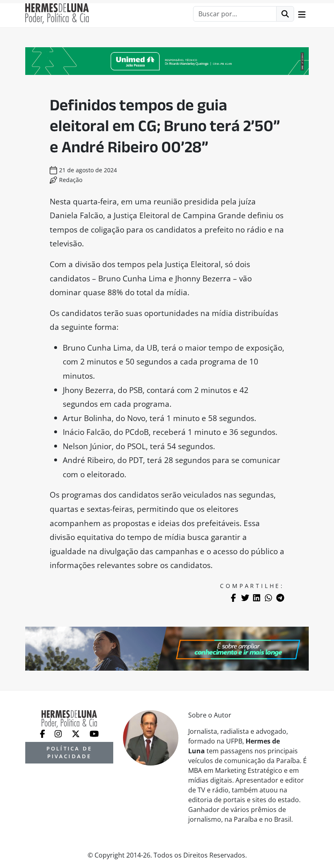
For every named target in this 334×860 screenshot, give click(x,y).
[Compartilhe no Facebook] (233, 598)
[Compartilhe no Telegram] (280, 598)
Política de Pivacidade (69, 752)
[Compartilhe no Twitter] (245, 598)
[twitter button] (76, 732)
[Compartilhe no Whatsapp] (268, 598)
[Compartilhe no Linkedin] (257, 598)
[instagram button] (59, 732)
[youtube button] (94, 732)
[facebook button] (43, 732)
